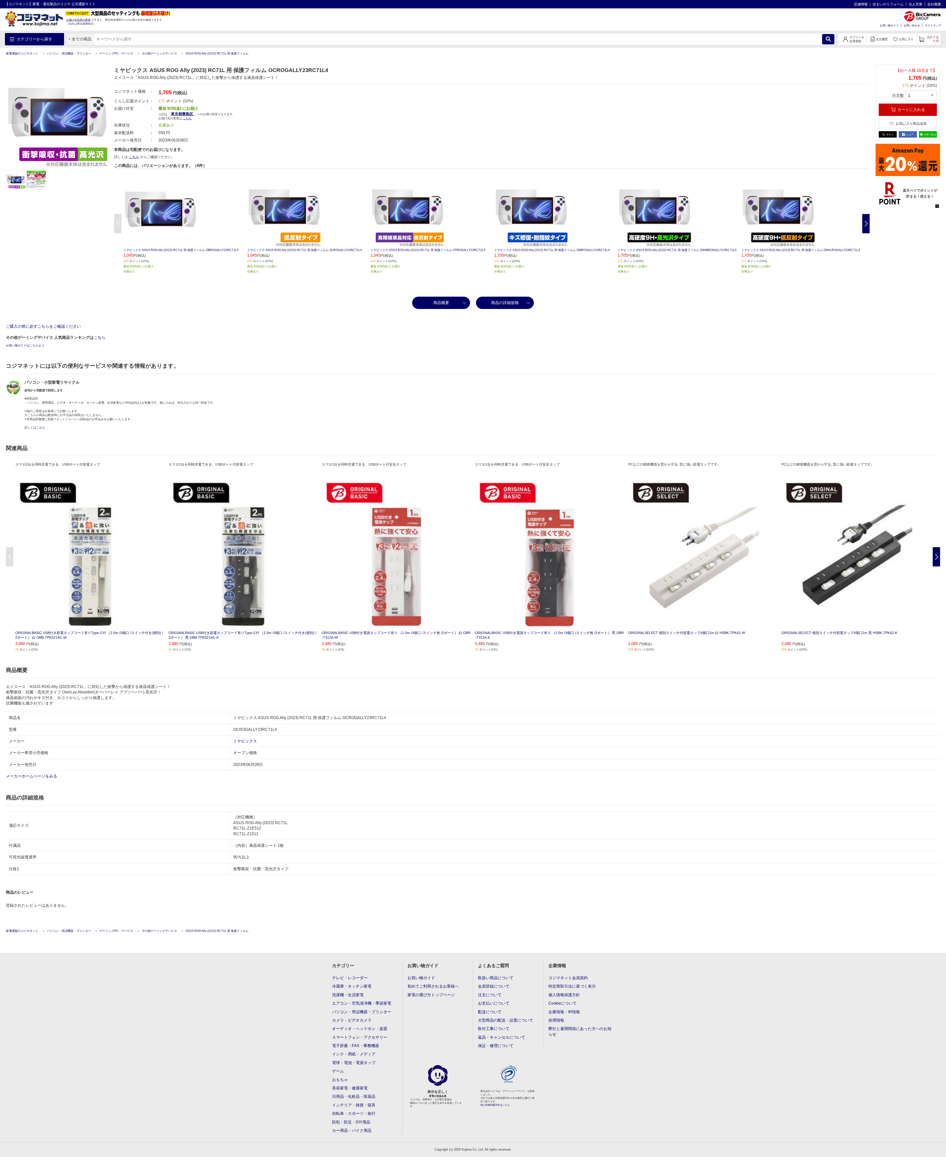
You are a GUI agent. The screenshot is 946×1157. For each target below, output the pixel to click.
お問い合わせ (912, 25)
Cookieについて (562, 1003)
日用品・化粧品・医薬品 (353, 1096)
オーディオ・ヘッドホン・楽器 (359, 1029)
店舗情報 (861, 4)
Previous (117, 223)
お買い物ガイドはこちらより (25, 345)
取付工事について (493, 1029)
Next (866, 223)
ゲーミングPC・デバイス (116, 53)
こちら (134, 157)
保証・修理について (495, 1046)
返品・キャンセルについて (501, 1037)
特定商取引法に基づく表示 (572, 986)
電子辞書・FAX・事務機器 (355, 1046)
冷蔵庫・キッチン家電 (352, 986)
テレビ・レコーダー (350, 978)
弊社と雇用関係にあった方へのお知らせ (579, 1031)
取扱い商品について (495, 978)
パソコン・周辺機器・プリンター (69, 53)
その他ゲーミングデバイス (159, 53)
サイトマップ (933, 25)
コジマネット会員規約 (568, 978)
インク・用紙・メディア (353, 1054)
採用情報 (556, 1020)
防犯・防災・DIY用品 (351, 1122)
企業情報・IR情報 (564, 1012)
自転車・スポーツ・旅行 (353, 1113)
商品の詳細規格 (505, 303)
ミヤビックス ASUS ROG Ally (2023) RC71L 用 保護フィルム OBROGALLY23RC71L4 (180, 250)
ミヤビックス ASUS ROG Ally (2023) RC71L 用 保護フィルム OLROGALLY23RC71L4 (304, 250)
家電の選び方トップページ (431, 995)
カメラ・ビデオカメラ (352, 1020)
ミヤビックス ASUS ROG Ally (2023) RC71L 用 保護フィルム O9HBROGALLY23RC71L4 (677, 250)
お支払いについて (493, 1003)
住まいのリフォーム (888, 4)
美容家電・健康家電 (350, 1088)
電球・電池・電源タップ (353, 1063)
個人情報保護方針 (564, 995)
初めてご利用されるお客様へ (433, 986)
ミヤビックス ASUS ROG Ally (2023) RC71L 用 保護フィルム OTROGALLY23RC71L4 (428, 250)
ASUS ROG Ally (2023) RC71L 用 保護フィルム (217, 53)
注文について (490, 995)
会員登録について (493, 986)
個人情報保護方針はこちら (495, 1104)
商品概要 (441, 303)
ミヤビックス (245, 741)
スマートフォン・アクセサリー (359, 1037)
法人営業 (915, 4)
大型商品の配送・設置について (505, 1020)
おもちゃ (340, 1080)
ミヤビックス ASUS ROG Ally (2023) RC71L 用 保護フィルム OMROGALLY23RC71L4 (552, 250)
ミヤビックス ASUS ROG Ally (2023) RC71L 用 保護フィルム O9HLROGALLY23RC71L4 (800, 250)
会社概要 (934, 4)
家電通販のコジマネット (22, 53)
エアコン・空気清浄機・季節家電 (361, 1003)
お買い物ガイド (889, 25)
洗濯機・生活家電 (348, 995)
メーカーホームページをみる (32, 776)
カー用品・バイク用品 (352, 1130)
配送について (490, 1012)
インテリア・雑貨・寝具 (353, 1105)
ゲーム (338, 1071)
